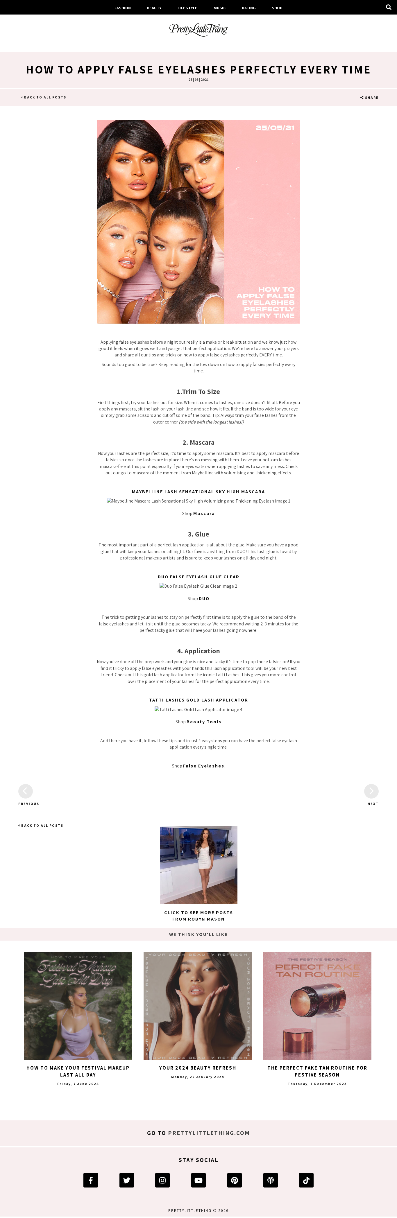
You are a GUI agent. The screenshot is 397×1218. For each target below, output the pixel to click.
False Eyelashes (203, 766)
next (373, 803)
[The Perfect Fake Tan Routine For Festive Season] (317, 1006)
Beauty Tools (204, 722)
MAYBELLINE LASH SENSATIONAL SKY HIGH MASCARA (198, 492)
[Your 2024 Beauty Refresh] (198, 1006)
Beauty (154, 7)
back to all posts (44, 97)
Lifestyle (187, 7)
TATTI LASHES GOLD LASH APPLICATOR (198, 700)
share (371, 97)
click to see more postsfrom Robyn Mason (198, 916)
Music (220, 7)
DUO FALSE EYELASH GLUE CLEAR (198, 577)
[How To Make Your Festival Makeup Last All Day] (78, 1006)
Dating (249, 7)
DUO (204, 598)
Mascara (204, 513)
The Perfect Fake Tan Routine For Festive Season (317, 1071)
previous (25, 803)
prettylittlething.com (209, 1133)
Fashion (123, 7)
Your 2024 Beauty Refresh (197, 1068)
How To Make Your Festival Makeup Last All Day (78, 1071)
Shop (277, 7)
